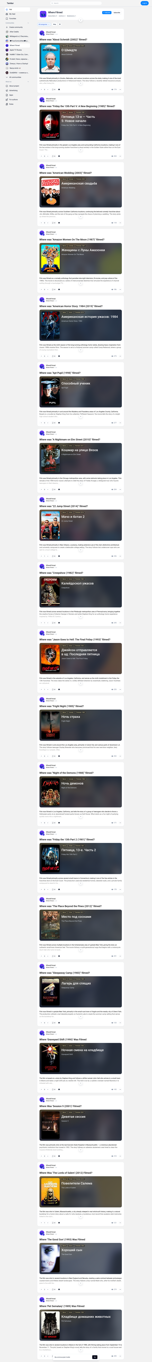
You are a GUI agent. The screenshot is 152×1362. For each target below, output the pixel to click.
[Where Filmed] (43, 35)
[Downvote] (48, 89)
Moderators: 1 (71, 16)
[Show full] (81, 83)
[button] (10, 3)
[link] (54, 89)
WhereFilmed (51, 32)
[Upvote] (41, 89)
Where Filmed (50, 34)
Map (54, 24)
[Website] (60, 24)
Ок (95, 1357)
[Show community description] (81, 20)
